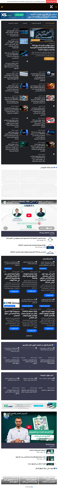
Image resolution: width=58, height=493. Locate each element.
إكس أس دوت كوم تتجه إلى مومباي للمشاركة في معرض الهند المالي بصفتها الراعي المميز (47, 278)
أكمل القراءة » (49, 58)
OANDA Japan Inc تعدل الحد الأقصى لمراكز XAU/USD (11, 179)
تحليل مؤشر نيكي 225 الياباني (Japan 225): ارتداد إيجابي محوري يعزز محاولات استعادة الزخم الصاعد (37, 123)
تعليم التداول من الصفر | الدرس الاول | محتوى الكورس (30, 361)
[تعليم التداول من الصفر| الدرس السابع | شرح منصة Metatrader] (47, 351)
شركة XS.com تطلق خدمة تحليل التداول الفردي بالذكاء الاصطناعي (47, 193)
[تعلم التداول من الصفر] (47, 382)
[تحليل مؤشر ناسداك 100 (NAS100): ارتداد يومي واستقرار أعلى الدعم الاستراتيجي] (24, 53)
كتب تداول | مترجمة (46, 375)
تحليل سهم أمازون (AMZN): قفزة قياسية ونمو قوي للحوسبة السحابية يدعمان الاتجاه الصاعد (12, 89)
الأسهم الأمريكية (50, 23)
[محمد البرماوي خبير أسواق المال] (10, 477)
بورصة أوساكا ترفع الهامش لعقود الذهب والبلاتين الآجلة (47, 313)
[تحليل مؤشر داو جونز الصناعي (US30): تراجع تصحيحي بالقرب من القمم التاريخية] (24, 31)
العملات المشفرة (13, 23)
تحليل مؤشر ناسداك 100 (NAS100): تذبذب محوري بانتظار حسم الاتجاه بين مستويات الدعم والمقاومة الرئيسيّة (38, 135)
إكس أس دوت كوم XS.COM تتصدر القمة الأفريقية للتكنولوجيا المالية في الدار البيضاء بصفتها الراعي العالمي (30, 178)
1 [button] (29, 367)
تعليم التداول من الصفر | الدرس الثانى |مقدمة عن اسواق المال (12, 361)
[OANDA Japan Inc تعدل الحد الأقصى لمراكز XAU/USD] (10, 176)
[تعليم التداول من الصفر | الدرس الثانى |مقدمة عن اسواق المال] (11, 351)
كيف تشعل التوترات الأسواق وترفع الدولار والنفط (29, 276)
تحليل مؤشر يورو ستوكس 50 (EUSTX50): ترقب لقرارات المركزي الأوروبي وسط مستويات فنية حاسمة (11, 123)
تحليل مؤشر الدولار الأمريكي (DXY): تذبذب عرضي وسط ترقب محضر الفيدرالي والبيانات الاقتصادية (12, 44)
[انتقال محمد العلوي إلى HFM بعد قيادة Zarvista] (48, 176)
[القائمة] (2, 7)
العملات (25, 23)
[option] (29, 183)
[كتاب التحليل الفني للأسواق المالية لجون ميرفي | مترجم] (29, 382)
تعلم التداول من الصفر (48, 390)
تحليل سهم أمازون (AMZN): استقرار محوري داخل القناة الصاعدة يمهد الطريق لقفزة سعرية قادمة (11, 135)
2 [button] (28, 367)
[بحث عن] (56, 7)
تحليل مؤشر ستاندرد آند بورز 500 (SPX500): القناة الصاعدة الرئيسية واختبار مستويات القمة (42, 48)
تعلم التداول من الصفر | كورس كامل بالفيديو (37, 345)
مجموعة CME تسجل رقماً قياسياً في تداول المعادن (12, 313)
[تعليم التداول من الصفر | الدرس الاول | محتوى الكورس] (29, 351)
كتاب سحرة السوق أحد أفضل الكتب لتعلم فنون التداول (12, 391)
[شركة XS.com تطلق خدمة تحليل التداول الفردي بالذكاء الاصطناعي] (48, 190)
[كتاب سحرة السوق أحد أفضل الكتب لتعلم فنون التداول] (11, 382)
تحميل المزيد (29, 335)
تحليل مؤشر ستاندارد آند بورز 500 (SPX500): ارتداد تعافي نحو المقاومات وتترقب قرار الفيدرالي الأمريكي (38, 111)
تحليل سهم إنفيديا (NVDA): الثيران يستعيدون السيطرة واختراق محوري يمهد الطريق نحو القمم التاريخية (38, 147)
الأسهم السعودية (36, 23)
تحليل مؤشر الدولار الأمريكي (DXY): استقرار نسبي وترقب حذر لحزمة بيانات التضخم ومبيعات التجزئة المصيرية (12, 147)
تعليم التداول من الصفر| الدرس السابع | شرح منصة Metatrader (47, 361)
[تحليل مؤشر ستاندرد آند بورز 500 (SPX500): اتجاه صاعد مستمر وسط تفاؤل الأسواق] (27, 61)
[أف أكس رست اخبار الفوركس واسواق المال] (51, 7)
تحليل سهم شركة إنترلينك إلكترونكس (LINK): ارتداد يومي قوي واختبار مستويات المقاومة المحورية (38, 77)
